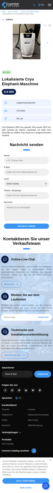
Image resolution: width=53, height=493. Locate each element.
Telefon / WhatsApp (13, 190)
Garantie (5, 409)
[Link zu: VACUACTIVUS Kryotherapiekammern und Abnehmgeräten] (10, 5)
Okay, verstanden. (25, 481)
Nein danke (26, 488)
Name (7, 156)
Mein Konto (33, 420)
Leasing (31, 409)
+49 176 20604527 (34, 4)
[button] (50, 460)
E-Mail (7, 167)
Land (6, 179)
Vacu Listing (13, 12)
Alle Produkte (8, 444)
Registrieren (7, 415)
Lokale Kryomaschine (30, 12)
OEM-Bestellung (35, 425)
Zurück (9, 20)
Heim (4, 12)
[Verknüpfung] (5, 390)
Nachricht (8, 202)
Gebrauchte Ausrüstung (38, 415)
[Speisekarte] (49, 5)
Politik (4, 420)
